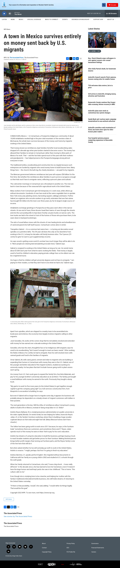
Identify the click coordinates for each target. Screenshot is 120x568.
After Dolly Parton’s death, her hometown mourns (102, 70)
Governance (95, 543)
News (13, 19)
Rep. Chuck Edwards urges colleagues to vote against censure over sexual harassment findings (102, 60)
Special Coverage (34, 19)
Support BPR (98, 19)
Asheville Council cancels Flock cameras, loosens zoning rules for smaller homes (102, 78)
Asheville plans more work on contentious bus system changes (99, 112)
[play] (4, 14)
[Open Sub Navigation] (8, 19)
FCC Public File (71, 552)
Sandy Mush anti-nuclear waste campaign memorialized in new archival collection (102, 120)
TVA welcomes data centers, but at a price (100, 86)
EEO (68, 547)
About (44, 543)
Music (21, 19)
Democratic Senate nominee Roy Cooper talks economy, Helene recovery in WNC (101, 103)
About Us (110, 19)
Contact (44, 547)
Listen (4, 19)
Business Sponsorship (80, 19)
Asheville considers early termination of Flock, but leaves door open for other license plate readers (102, 130)
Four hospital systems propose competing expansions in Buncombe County (100, 140)
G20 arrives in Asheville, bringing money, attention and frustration (102, 95)
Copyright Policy (46, 552)
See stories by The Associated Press (18, 516)
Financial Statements (97, 547)
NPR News (7, 29)
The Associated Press (17, 57)
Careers (93, 552)
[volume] (9, 14)
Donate (113, 5)
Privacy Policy (71, 543)
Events (65, 19)
